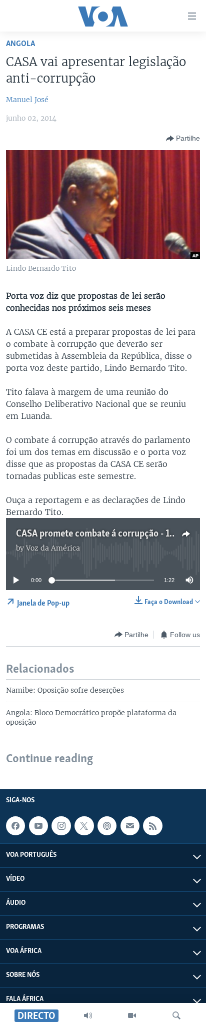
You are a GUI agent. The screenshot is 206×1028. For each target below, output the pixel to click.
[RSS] (152, 825)
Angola (20, 44)
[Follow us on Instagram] (61, 825)
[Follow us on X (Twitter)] (84, 825)
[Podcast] (107, 825)
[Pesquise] (177, 1015)
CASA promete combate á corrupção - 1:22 (99, 534)
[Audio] (88, 1015)
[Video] (132, 1015)
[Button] (183, 139)
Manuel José (27, 99)
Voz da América (53, 548)
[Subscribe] (130, 825)
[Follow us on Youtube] (38, 825)
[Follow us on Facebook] (15, 825)
